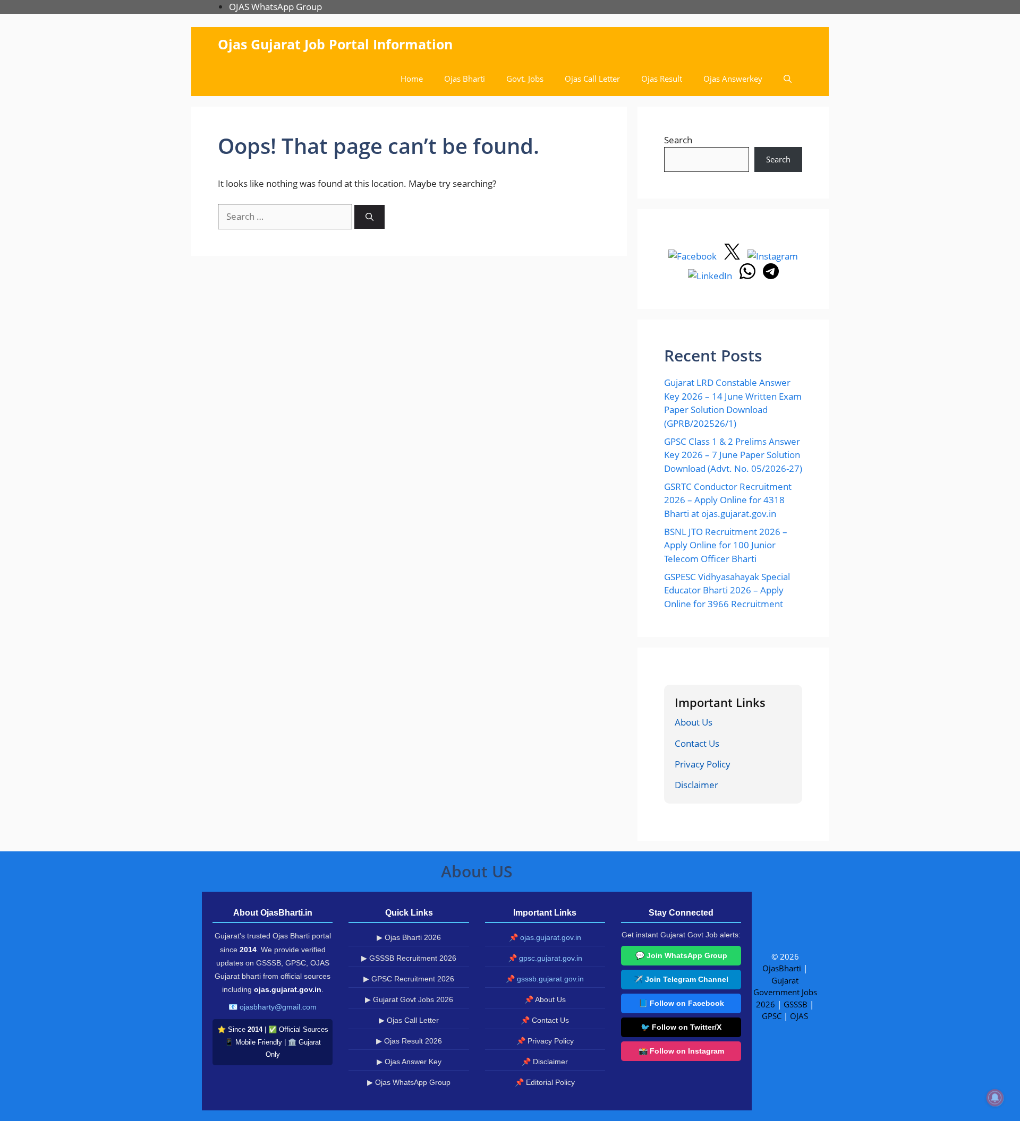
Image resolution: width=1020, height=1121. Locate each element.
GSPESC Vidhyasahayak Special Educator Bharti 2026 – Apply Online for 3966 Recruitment (727, 590)
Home (412, 78)
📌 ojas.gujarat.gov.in (545, 937)
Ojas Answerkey (732, 78)
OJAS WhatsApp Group (275, 7)
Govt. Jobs (524, 78)
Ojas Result (661, 78)
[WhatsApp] (748, 276)
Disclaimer (696, 785)
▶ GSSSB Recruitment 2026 (408, 958)
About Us (693, 722)
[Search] (369, 217)
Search (678, 140)
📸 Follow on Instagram (681, 1051)
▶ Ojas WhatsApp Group (408, 1082)
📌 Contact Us (545, 1020)
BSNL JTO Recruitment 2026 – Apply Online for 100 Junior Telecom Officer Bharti (725, 545)
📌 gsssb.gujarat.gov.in (545, 979)
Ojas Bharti (464, 78)
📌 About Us (545, 999)
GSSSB (796, 1004)
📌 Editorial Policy (545, 1082)
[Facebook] (693, 256)
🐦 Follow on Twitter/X (681, 1027)
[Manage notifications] (995, 1097)
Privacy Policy (702, 764)
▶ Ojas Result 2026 (409, 1041)
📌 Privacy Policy (545, 1041)
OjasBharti (781, 968)
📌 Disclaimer (545, 1061)
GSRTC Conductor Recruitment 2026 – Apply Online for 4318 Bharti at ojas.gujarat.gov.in (728, 500)
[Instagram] (773, 256)
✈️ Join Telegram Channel (681, 979)
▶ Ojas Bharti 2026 (409, 937)
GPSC (771, 1016)
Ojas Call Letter (592, 78)
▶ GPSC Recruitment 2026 (408, 979)
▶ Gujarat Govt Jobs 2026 (409, 999)
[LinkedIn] (711, 276)
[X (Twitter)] (733, 256)
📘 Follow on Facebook (681, 1003)
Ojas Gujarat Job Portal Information (335, 44)
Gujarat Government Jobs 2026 (785, 992)
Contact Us (697, 743)
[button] (787, 79)
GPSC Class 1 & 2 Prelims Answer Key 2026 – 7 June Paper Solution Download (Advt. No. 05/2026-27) (733, 455)
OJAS (799, 1016)
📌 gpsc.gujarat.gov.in (545, 958)
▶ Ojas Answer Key (409, 1061)
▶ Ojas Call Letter (409, 1020)
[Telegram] (770, 276)
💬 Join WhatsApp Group (681, 955)
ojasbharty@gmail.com (278, 1007)
